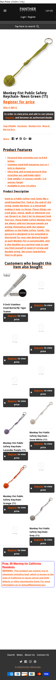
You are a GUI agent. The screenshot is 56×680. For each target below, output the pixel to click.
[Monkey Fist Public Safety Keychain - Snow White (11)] (41, 413)
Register (32, 17)
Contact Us (43, 655)
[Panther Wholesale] (28, 9)
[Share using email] (30, 138)
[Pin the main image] (20, 138)
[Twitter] (21, 662)
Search (11, 655)
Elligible (12, 126)
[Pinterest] (35, 662)
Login (23, 17)
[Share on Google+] (25, 138)
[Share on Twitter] (17, 138)
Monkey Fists (35, 126)
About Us (30, 655)
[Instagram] (30, 662)
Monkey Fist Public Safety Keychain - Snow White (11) (40, 436)
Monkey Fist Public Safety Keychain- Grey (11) (40, 532)
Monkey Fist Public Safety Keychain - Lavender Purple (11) (14, 446)
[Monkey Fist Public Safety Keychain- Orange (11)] (14, 477)
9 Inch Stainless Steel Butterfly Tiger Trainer (14, 308)
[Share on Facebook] (13, 138)
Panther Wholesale (31, 667)
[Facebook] (25, 662)
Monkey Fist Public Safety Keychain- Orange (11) (13, 500)
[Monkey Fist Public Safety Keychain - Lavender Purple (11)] (14, 423)
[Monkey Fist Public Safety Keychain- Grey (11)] (41, 509)
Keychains (22, 126)
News (20, 655)
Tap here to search (25, 26)
